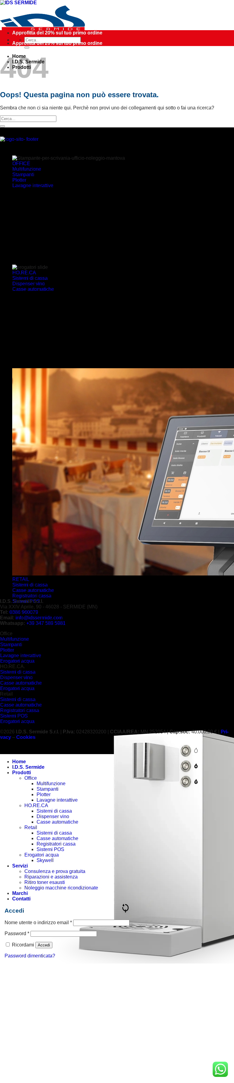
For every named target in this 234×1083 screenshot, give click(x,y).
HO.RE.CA (36, 805)
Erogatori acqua (41, 854)
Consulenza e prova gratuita (54, 871)
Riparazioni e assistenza (51, 876)
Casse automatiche (57, 822)
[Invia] (26, 47)
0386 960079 (23, 612)
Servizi (20, 865)
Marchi (20, 893)
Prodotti (21, 772)
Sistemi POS (50, 849)
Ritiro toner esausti (44, 882)
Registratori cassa (56, 843)
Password (17, 933)
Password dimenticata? (30, 955)
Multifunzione (51, 783)
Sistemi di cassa (54, 811)
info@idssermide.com (39, 617)
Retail (30, 827)
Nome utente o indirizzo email (38, 922)
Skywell (45, 860)
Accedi (44, 945)
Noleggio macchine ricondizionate (61, 887)
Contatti (21, 898)
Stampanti (47, 789)
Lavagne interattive (57, 800)
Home (19, 761)
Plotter (44, 794)
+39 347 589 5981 (46, 623)
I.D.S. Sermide (28, 767)
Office (30, 778)
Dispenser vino (53, 816)
